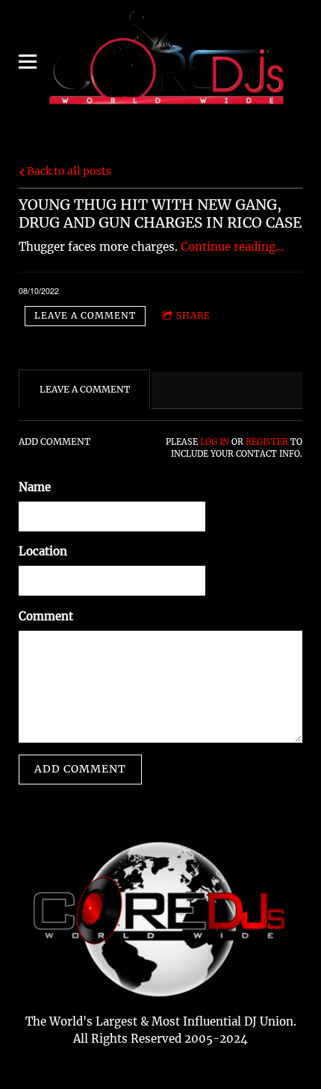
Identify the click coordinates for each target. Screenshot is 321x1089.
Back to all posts (68, 171)
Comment (46, 616)
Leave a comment (85, 315)
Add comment (80, 769)
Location (43, 551)
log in (214, 442)
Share (193, 315)
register (267, 442)
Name (35, 487)
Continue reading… (232, 247)
